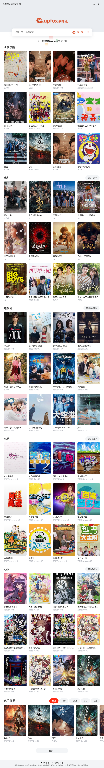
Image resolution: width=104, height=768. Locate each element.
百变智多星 (82, 517)
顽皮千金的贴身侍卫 (12, 387)
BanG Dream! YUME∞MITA (64, 648)
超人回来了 (82, 476)
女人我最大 (9, 476)
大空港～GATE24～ (61, 427)
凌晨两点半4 (34, 256)
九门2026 (8, 126)
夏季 (79, 427)
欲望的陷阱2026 (60, 346)
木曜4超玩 (8, 558)
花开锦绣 (57, 167)
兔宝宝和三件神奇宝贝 (86, 126)
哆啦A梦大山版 (83, 167)
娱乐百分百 (33, 517)
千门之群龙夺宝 (35, 215)
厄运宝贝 (81, 387)
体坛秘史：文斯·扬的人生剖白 (88, 215)
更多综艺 (92, 439)
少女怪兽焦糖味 (10, 607)
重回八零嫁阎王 (59, 297)
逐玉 (54, 738)
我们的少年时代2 (11, 85)
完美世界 (81, 688)
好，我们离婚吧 (35, 427)
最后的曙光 (58, 256)
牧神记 (7, 738)
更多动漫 (92, 569)
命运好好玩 (58, 517)
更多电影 (92, 178)
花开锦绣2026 (35, 85)
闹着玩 (31, 558)
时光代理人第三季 (60, 607)
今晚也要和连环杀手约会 (39, 297)
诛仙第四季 (58, 688)
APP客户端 (55, 763)
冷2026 (7, 346)
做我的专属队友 (35, 387)
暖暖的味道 (58, 558)
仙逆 (30, 167)
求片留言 (46, 763)
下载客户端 (53, 41)
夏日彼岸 (57, 215)
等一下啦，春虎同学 (12, 427)
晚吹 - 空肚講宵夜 (60, 476)
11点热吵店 (82, 85)
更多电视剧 (91, 308)
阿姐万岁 (8, 517)
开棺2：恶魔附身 (84, 256)
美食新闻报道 (34, 476)
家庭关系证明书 (84, 346)
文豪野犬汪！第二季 (37, 688)
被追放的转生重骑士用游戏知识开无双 (15, 648)
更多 (51, 750)
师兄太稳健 (58, 126)
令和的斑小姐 (9, 688)
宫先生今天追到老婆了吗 (87, 297)
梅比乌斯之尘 (34, 648)
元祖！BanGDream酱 (86, 648)
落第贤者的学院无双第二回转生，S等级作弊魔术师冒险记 (88, 607)
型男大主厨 (82, 558)
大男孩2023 (9, 297)
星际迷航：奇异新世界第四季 (64, 387)
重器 (6, 167)
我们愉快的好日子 (36, 346)
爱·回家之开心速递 (36, 126)
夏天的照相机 (9, 256)
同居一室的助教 (35, 607)
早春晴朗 (57, 85)
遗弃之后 (8, 215)
